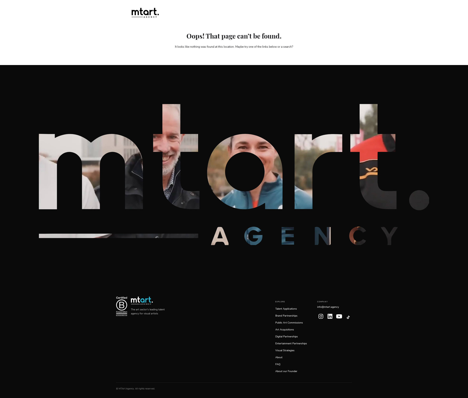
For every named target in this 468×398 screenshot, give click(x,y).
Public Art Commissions (289, 322)
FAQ (277, 364)
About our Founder (286, 371)
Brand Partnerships (286, 316)
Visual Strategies (285, 350)
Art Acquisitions (284, 329)
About (278, 357)
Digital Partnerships (286, 336)
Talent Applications (286, 309)
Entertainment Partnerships (291, 343)
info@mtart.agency (328, 307)
